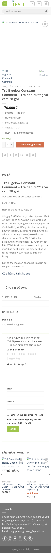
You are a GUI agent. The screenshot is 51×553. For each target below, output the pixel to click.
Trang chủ (6, 86)
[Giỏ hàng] (46, 3)
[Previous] (6, 44)
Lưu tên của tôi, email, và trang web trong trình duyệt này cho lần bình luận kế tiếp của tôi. (25, 419)
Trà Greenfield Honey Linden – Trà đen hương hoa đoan (13, 487)
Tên (9, 388)
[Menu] (4, 3)
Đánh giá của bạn (15, 349)
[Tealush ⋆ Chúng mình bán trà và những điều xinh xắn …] (18, 3)
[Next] (44, 44)
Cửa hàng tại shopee (16, 273)
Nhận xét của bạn (16, 364)
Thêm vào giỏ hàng (30, 144)
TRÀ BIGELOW (35, 86)
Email (10, 401)
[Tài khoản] (32, 3)
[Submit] (45, 11)
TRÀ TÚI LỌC (20, 86)
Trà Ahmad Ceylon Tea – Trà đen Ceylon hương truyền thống (38, 487)
